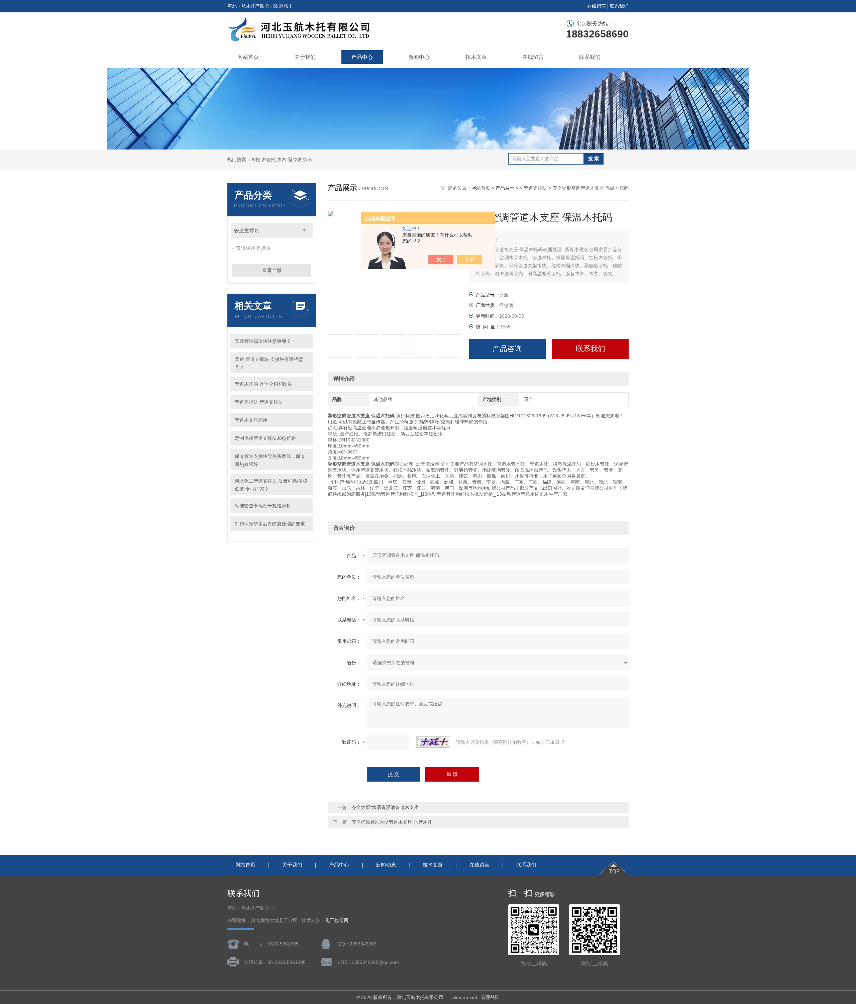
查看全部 (271, 270)
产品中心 (362, 57)
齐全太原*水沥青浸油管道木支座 (385, 807)
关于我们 (305, 57)
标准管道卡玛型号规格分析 (263, 505)
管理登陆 (490, 997)
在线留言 (596, 6)
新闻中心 (419, 57)
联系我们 (619, 6)
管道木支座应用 (251, 420)
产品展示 (505, 188)
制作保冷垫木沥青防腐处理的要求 (270, 523)
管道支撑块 (246, 230)
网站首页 (248, 57)
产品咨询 (507, 348)
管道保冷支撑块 (253, 248)
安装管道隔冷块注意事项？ (263, 341)
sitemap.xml (464, 997)
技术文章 (476, 57)
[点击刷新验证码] (432, 742)
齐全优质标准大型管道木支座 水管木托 (391, 822)
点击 (304, 230)
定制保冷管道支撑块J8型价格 (265, 438)
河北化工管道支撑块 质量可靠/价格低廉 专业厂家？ (271, 485)
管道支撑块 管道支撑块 (259, 402)
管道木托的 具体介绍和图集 (263, 384)
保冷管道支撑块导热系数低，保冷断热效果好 (270, 460)
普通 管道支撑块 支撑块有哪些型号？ (269, 363)
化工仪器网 (336, 920)
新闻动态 (386, 865)
